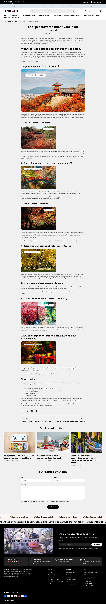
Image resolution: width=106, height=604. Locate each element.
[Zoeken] (74, 11)
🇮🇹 (16, 561)
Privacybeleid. (95, 548)
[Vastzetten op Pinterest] (36, 411)
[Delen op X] (32, 411)
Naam (23, 477)
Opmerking (24, 484)
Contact (17, 3)
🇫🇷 (14, 561)
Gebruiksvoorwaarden (84, 548)
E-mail (56, 477)
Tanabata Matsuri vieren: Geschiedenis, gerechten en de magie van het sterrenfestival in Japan (84, 459)
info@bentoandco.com (63, 561)
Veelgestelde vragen (8, 1)
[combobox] (53, 11)
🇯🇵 (18, 561)
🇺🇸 (8, 561)
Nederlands (85, 2)
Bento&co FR (10, 600)
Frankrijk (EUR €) (97, 2)
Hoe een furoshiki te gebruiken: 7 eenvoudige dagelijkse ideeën (50, 457)
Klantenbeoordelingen (9, 3)
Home (5, 21)
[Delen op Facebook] (27, 411)
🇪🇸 (12, 561)
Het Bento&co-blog (12, 21)
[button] (14, 6)
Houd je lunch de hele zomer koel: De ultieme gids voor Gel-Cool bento (19, 457)
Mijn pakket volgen (19, 1)
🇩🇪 (10, 561)
